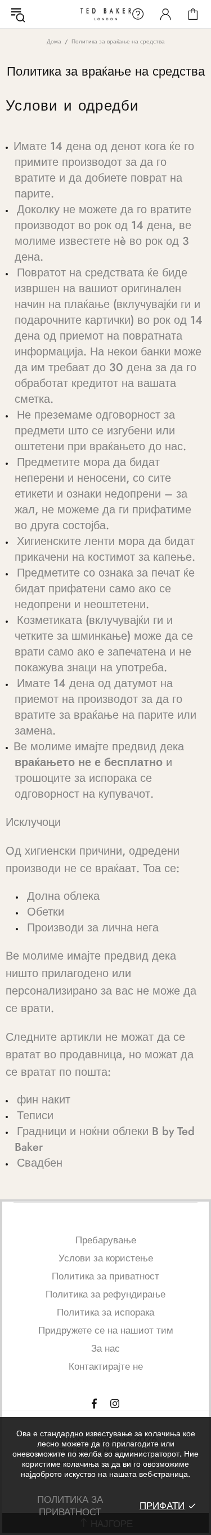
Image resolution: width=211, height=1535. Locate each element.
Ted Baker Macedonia (105, 14)
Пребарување (105, 1240)
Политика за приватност (105, 1276)
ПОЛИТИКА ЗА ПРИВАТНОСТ (70, 1506)
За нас (105, 1348)
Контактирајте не (106, 1366)
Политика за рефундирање (105, 1294)
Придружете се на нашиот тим (105, 1330)
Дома (54, 41)
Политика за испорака (105, 1312)
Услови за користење (106, 1258)
